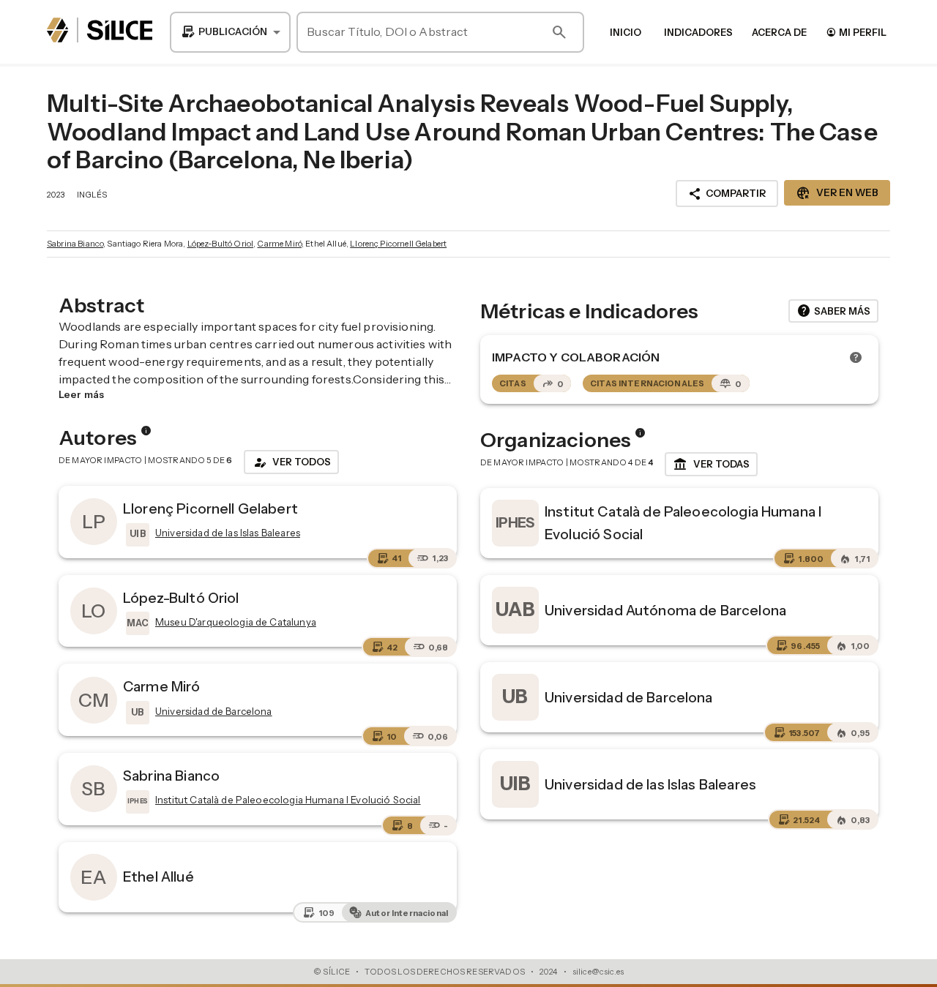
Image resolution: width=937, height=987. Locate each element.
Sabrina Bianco (75, 244)
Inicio (625, 32)
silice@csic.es (598, 972)
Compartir (727, 194)
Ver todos (291, 462)
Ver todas (711, 464)
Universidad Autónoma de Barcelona (665, 610)
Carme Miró (279, 244)
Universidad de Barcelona (629, 697)
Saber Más (833, 311)
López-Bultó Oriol (220, 244)
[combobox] (230, 32)
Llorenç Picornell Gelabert (398, 244)
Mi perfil (856, 32)
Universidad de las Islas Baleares (650, 784)
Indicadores (698, 32)
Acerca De (779, 32)
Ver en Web (837, 193)
